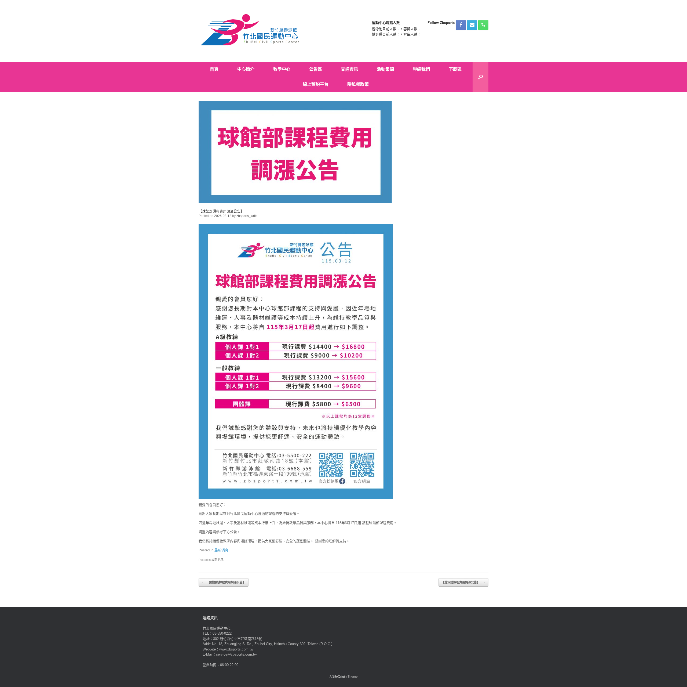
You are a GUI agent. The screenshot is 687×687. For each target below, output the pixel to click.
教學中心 (281, 69)
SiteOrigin (339, 676)
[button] (480, 77)
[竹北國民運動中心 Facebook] (461, 25)
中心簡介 (245, 69)
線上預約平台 (315, 84)
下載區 (455, 69)
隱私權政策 (358, 84)
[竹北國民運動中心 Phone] (483, 25)
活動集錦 (385, 69)
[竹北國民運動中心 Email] (472, 25)
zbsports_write (247, 216)
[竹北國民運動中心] (251, 31)
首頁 (214, 69)
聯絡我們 (421, 69)
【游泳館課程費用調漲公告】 (463, 582)
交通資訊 (349, 69)
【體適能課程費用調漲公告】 (224, 582)
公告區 (315, 69)
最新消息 (221, 550)
